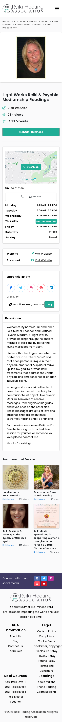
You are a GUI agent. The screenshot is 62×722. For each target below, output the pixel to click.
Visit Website (43, 254)
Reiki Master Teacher (28, 24)
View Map (32, 167)
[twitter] (44, 578)
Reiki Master (8, 499)
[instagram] (51, 578)
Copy (49, 304)
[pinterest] (37, 583)
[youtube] (44, 583)
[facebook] (37, 578)
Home (6, 21)
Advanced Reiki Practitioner (31, 21)
